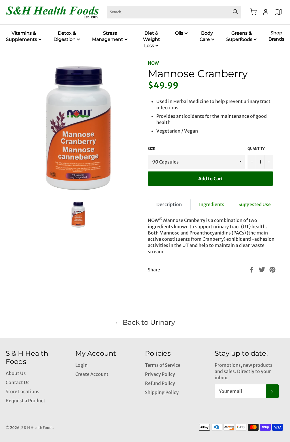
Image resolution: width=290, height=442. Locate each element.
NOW (153, 63)
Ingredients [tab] (211, 204)
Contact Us (17, 382)
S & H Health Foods (37, 427)
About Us (16, 373)
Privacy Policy (160, 374)
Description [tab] (169, 204)
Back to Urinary (148, 322)
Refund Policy (160, 383)
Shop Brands (276, 36)
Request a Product (25, 400)
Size (151, 148)
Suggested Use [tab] (254, 204)
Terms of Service (162, 365)
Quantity (256, 148)
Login (81, 365)
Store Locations (22, 391)
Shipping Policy (162, 392)
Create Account (91, 374)
